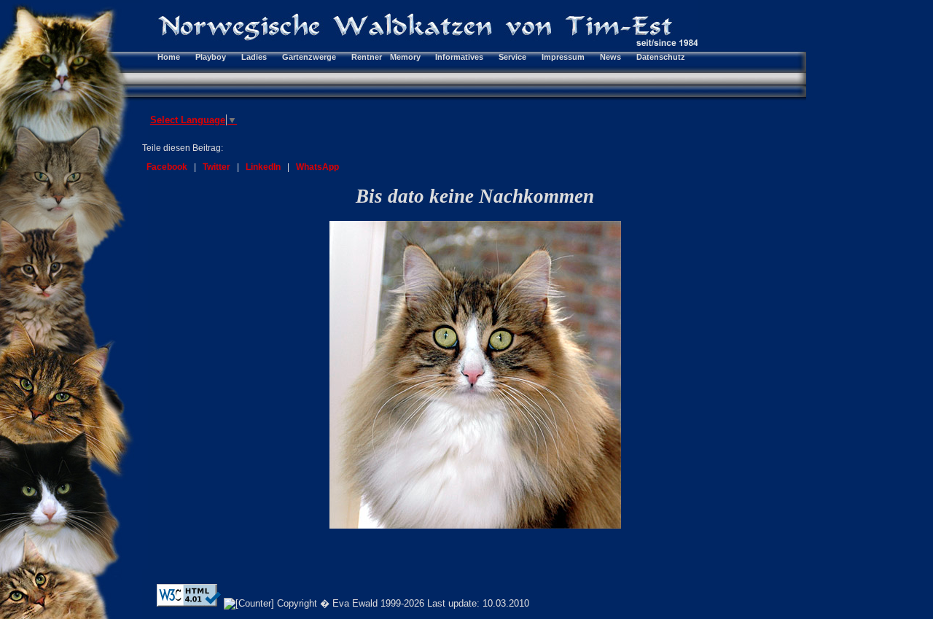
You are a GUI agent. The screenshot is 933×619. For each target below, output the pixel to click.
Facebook (167, 167)
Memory (405, 56)
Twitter (216, 167)
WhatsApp (317, 167)
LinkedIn (263, 167)
